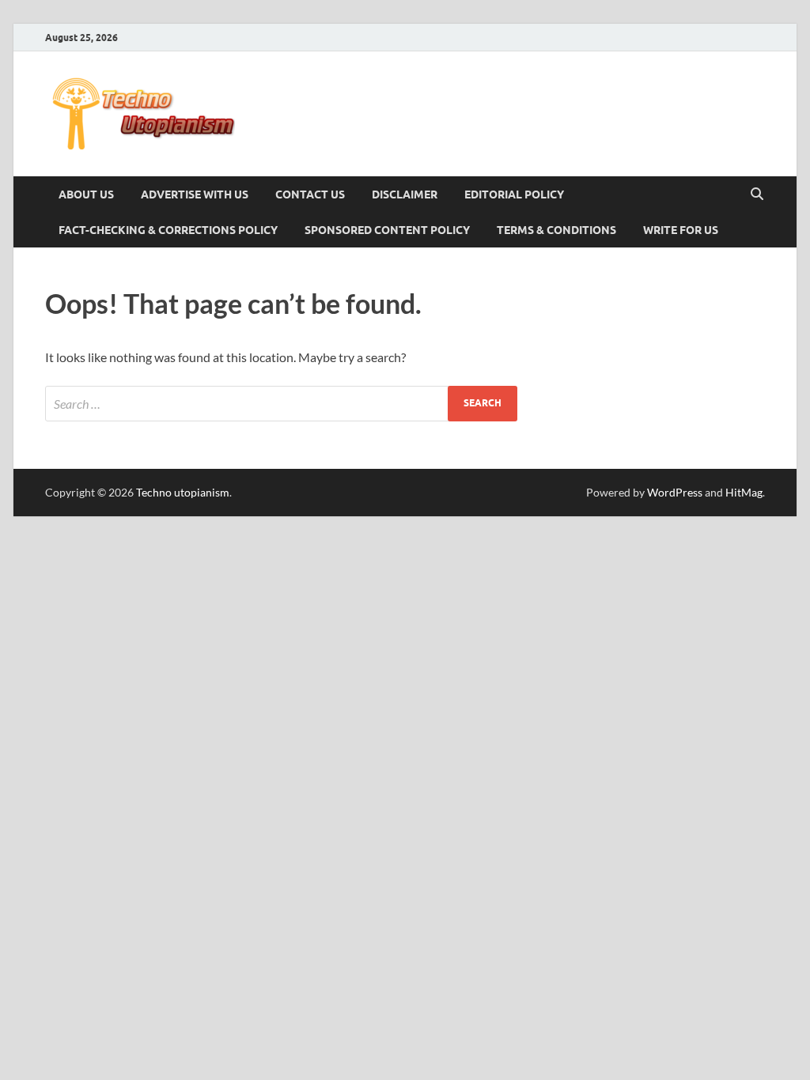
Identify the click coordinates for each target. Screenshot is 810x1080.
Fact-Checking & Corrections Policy (168, 230)
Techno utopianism (182, 492)
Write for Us (680, 230)
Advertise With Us (194, 194)
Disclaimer (404, 194)
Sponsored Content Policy (387, 230)
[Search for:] (281, 403)
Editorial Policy (514, 194)
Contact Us (310, 194)
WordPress (674, 492)
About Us (86, 194)
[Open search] (757, 194)
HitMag (744, 492)
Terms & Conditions (556, 230)
